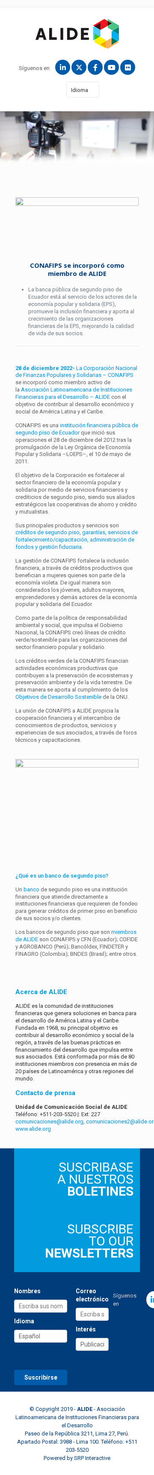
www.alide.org (33, 1129)
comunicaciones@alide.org (49, 1121)
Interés (86, 1329)
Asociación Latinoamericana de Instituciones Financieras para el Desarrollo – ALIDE (73, 393)
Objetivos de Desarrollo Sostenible (58, 697)
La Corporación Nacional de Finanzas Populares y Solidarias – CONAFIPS (76, 372)
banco (31, 889)
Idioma (79, 90)
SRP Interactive (92, 1458)
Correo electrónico (92, 1295)
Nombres (27, 1291)
